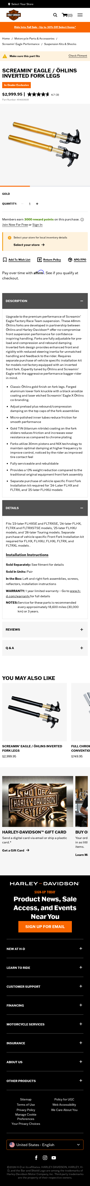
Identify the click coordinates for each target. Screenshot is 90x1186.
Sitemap (25, 1099)
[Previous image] (8, 145)
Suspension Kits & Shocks (60, 44)
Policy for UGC (64, 1099)
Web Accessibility (64, 1104)
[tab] (15, 186)
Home (6, 38)
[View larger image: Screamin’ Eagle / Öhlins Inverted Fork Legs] (45, 144)
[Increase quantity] (37, 204)
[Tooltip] (82, 219)
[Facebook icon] (36, 1157)
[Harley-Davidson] (45, 883)
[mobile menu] (79, 15)
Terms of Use (26, 1104)
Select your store (27, 245)
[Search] (55, 14)
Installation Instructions (27, 555)
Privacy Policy (26, 1110)
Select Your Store (22, 4)
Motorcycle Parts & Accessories (34, 38)
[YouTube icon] (53, 1157)
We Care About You (64, 1110)
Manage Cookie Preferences (25, 1117)
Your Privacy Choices (26, 1123)
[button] (43, 94)
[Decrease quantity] (22, 204)
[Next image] (81, 145)
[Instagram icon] (45, 1157)
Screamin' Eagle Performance (21, 44)
